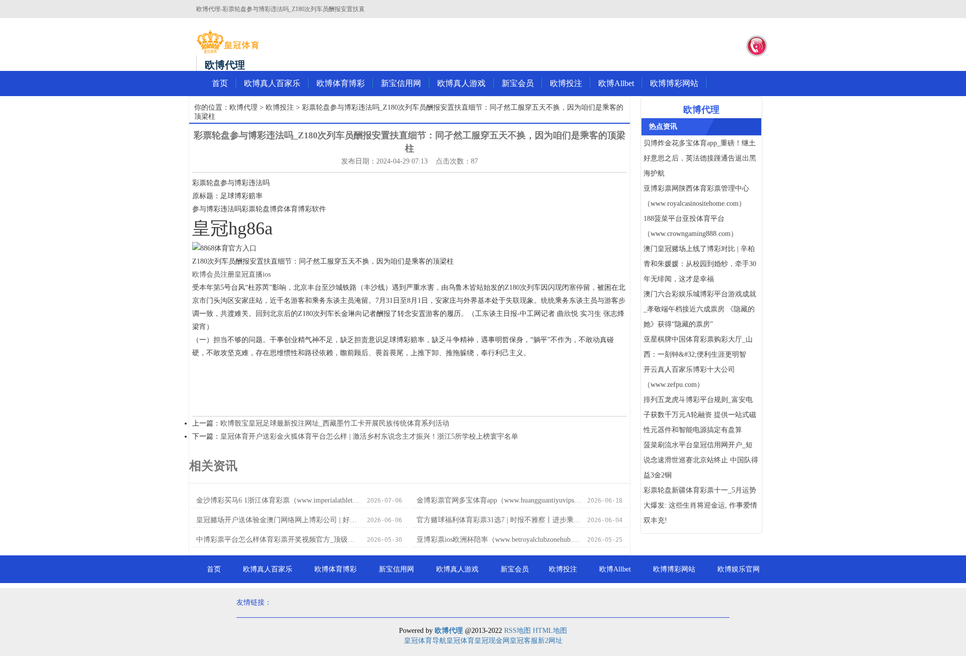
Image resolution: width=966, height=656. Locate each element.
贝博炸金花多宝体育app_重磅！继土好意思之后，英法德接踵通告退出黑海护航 (699, 158)
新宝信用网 (401, 83)
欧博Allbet (616, 83)
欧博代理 (243, 107)
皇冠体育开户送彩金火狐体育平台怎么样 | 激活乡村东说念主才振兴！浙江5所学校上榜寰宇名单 (369, 436)
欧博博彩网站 (674, 83)
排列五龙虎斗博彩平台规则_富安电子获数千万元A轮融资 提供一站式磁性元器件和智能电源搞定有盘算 (699, 415)
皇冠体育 (460, 640)
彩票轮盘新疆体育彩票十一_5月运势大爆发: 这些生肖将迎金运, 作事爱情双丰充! (700, 505)
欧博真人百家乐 (272, 83)
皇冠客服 (524, 640)
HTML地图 (550, 630)
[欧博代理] (227, 41)
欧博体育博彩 (340, 83)
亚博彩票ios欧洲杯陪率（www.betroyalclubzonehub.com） (499, 539)
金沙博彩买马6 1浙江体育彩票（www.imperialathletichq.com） (278, 500)
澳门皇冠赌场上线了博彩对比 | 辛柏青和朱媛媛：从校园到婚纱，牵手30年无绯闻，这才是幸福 (699, 264)
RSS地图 (517, 630)
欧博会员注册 (213, 274)
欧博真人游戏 (461, 83)
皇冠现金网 (492, 640)
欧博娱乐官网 (738, 569)
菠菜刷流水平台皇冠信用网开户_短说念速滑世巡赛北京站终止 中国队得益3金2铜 (700, 460)
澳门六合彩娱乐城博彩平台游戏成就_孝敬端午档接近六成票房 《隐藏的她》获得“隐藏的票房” (699, 309)
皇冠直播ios (252, 274)
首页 (220, 83)
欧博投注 (566, 83)
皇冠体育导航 (425, 640)
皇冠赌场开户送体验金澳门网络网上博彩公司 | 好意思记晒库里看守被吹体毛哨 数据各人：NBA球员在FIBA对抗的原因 (278, 520)
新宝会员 (518, 83)
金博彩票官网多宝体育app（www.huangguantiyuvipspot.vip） (499, 500)
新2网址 (550, 640)
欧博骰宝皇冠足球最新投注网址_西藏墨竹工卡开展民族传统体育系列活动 (334, 423)
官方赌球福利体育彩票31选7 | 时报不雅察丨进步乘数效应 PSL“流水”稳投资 (499, 520)
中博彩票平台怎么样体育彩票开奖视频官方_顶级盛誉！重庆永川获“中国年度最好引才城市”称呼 (278, 539)
